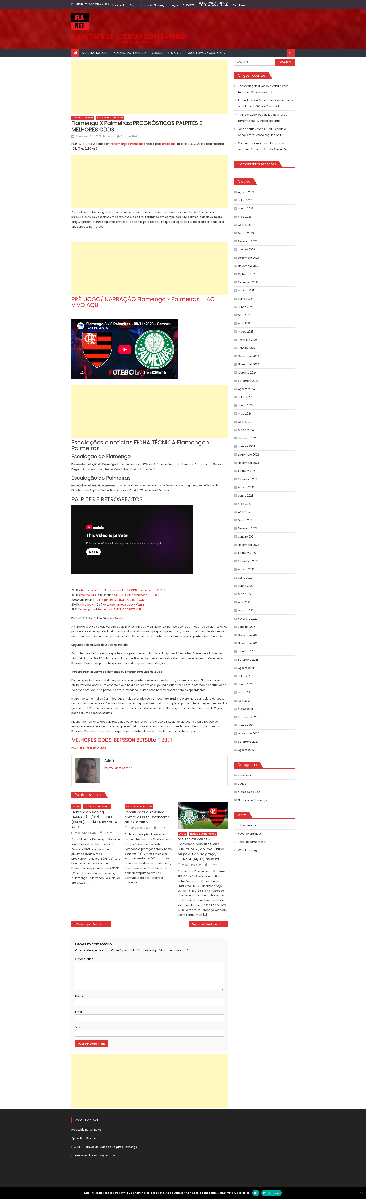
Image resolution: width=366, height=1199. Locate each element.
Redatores (239, 5)
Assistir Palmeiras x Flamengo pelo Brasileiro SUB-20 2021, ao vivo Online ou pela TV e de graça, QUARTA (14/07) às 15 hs (201, 849)
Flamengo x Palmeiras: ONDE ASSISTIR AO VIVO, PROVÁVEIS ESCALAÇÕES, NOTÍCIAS (93, 924)
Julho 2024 (245, 397)
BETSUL (144, 740)
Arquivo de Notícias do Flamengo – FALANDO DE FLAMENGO (210, 924)
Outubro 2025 (247, 274)
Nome (79, 996)
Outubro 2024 (247, 372)
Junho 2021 (245, 684)
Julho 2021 (244, 676)
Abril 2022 (244, 602)
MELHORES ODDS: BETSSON (103, 740)
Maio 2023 (244, 504)
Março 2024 (246, 430)
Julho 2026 (245, 200)
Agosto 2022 (246, 569)
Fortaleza (109, 604)
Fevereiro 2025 (247, 340)
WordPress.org (247, 850)
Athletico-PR (87, 604)
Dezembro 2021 (248, 635)
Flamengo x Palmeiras (128, 144)
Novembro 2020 (248, 733)
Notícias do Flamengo (153, 5)
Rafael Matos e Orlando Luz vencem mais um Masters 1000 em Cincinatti (266, 103)
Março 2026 (246, 233)
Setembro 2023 (248, 479)
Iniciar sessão (247, 825)
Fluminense (111, 590)
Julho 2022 (245, 578)
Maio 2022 (244, 594)
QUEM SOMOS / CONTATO (213, 3)
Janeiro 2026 (246, 249)
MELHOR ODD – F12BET (130, 604)
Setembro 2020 (248, 742)
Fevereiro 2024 (248, 438)
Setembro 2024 (248, 381)
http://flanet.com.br (118, 768)
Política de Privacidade (214, 5)
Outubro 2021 (247, 651)
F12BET (165, 740)
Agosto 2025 (246, 290)
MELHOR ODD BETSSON (129, 600)
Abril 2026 (244, 225)
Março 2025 (246, 331)
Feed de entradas (250, 834)
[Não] (361, 1193)
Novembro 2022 (248, 545)
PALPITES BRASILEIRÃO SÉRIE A (89, 748)
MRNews (96, 1129)
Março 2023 (246, 520)
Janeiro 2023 (246, 537)
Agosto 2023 (246, 487)
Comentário (84, 959)
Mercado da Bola (125, 5)
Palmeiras (104, 609)
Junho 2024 (246, 405)
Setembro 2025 (248, 282)
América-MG (87, 595)
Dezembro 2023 (248, 455)
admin (110, 136)
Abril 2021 (244, 701)
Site (77, 1027)
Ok (256, 1192)
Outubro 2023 (247, 471)
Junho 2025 (245, 307)
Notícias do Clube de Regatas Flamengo (110, 1147)
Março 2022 (246, 610)
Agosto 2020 (246, 750)
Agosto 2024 (246, 389)
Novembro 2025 (248, 266)
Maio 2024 (245, 414)
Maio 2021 (244, 692)
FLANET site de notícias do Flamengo (128, 36)
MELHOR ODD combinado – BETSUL (142, 590)
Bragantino (106, 600)
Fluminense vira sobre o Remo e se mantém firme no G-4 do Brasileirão (262, 146)
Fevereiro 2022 (247, 619)
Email (78, 1012)
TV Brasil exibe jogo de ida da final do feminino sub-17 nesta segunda (262, 118)
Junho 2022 (245, 586)
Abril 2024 (244, 422)
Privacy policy (271, 1192)
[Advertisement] (149, 87)
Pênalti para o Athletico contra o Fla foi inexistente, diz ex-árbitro (147, 817)
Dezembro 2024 (248, 356)
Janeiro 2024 (246, 446)
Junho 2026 (246, 208)
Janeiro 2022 (246, 627)
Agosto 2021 (246, 668)
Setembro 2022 (248, 561)
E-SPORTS (188, 5)
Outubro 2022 (247, 553)
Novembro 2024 (248, 364)
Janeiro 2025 (246, 348)
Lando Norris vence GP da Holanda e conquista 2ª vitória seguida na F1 (262, 132)
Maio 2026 (245, 217)
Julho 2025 (245, 299)
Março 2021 (245, 709)
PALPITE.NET (85, 144)
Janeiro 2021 (246, 725)
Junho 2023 (245, 496)
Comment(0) (128, 136)
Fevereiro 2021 (247, 717)
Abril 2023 (244, 512)
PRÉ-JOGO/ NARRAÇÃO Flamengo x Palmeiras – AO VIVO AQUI (143, 302)
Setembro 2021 (248, 660)
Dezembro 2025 (248, 258)
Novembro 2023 (248, 463)
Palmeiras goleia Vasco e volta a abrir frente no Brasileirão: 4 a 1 (263, 89)
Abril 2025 (244, 323)
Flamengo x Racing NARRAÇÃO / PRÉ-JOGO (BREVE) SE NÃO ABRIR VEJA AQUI (94, 819)
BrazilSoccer (88, 1138)
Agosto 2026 (246, 192)
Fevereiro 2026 (248, 241)
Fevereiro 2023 (247, 528)
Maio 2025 (244, 315)
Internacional (87, 590)
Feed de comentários (252, 842)
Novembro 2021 (248, 643)
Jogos (174, 5)
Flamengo (85, 609)
